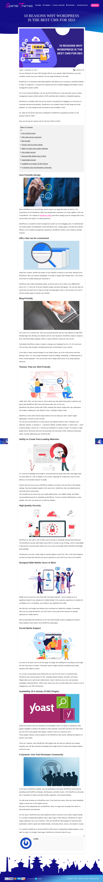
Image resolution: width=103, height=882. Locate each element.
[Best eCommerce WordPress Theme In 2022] (1, 441)
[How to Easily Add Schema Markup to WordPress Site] (102, 441)
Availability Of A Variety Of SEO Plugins (35, 164)
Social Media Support (29, 160)
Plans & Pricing (59, 5)
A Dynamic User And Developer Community (37, 167)
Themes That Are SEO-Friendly (32, 145)
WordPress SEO (45, 215)
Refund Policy (82, 5)
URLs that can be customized (31, 137)
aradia (21, 70)
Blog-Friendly (26, 141)
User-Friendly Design (29, 133)
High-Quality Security (29, 152)
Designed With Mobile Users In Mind (34, 156)
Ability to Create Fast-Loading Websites (35, 148)
